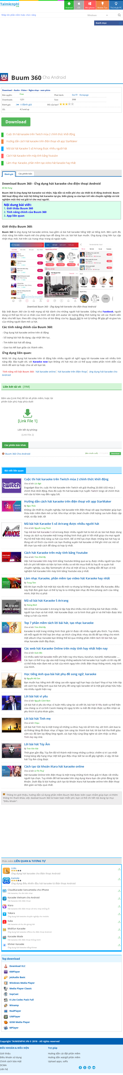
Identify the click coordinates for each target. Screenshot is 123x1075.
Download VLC (17, 966)
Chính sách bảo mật (10, 1061)
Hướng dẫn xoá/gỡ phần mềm (64, 1057)
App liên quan (16, 215)
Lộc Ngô (37, 483)
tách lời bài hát (104, 637)
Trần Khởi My (40, 557)
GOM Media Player (19, 1022)
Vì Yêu (99, 704)
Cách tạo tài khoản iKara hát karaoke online (54, 766)
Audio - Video (20, 90)
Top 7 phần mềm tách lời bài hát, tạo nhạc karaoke (59, 623)
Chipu (36, 723)
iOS (78, 7)
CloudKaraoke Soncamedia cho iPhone (28, 889)
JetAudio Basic (17, 977)
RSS (89, 1067)
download (9, 6)
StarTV (75, 95)
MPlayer (13, 1027)
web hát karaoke (43, 656)
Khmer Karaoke (16, 944)
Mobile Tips (102, 7)
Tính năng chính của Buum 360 (26, 212)
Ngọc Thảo (31, 505)
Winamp (14, 1005)
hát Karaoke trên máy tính (43, 561)
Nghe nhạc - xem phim (39, 90)
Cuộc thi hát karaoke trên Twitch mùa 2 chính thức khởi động (40, 134)
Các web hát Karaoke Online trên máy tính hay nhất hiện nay (66, 648)
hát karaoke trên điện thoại (72, 371)
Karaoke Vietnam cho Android (24, 897)
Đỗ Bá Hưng (7, 188)
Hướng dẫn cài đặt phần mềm (64, 1053)
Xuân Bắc (38, 652)
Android (69, 7)
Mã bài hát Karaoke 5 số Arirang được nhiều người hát (36, 148)
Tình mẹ (28, 737)
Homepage (84, 95)
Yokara (11, 913)
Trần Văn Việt (32, 748)
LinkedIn (93, 1067)
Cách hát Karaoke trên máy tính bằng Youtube (32, 155)
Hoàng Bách (32, 605)
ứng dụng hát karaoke (28, 192)
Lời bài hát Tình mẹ (37, 718)
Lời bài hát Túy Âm (37, 744)
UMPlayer (14, 1016)
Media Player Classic (20, 988)
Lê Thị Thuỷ (39, 770)
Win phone (90, 7)
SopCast (13, 994)
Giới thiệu (5, 1053)
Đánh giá (9, 174)
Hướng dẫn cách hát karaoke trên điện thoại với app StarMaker (41, 141)
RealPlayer (15, 1010)
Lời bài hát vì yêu (36, 696)
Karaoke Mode (15, 936)
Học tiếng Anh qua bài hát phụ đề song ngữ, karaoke (60, 674)
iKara (88, 778)
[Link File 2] (28, 434)
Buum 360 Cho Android (17, 453)
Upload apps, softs (58, 1061)
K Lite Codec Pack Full (21, 999)
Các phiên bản (25, 173)
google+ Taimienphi (84, 1067)
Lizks (13, 868)
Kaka (10, 920)
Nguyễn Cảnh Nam (42, 700)
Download (7, 90)
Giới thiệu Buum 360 (20, 208)
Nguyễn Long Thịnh (42, 528)
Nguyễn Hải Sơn (33, 678)
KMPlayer (14, 971)
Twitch (94, 490)
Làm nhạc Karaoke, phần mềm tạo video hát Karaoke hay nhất (41, 163)
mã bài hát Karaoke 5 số (42, 532)
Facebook (80, 1067)
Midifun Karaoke (16, 928)
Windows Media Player (22, 982)
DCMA (3, 1065)
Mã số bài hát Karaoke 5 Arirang (46, 600)
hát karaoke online (46, 371)
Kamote (15, 878)
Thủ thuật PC (116, 7)
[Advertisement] (61, 49)
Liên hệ (4, 1069)
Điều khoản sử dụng (11, 1057)
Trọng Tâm (31, 582)
